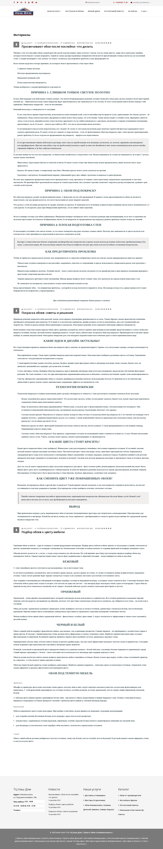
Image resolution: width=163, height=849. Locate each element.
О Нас (143, 11)
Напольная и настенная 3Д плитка (50, 841)
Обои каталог (53, 11)
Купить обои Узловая (52, 838)
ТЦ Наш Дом (76, 832)
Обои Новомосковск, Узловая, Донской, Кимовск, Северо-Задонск (98, 807)
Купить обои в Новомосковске (98, 832)
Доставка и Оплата (131, 841)
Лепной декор (94, 11)
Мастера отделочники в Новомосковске (103, 841)
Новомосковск (93, 2)
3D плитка (132, 11)
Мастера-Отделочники (95, 800)
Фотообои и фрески (74, 11)
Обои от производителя (130, 795)
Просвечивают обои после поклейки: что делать (57, 46)
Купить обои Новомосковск (29, 838)
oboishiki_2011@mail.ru (141, 2)
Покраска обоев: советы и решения (47, 313)
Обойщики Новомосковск (47, 43)
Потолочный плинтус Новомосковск (123, 838)
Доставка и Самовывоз (95, 795)
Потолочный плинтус (114, 11)
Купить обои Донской (72, 838)
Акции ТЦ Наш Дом (75, 841)
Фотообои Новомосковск (95, 838)
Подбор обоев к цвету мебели (43, 532)
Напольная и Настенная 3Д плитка (130, 812)
